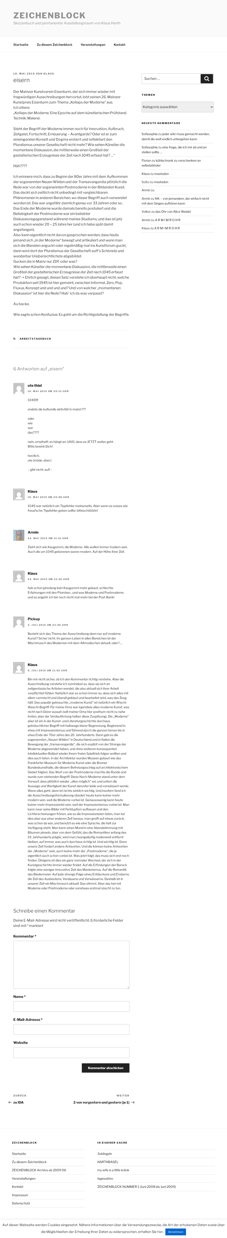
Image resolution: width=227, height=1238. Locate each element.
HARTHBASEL (107, 1162)
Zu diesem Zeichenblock (54, 44)
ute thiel (35, 385)
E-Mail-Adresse (28, 1020)
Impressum (20, 1195)
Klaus (48, 73)
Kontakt (119, 44)
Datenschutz (21, 1203)
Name (19, 997)
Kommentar (24, 936)
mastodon (161, 174)
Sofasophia (150, 134)
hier (160, 1232)
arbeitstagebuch (35, 338)
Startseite (20, 44)
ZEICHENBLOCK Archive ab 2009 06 (39, 1170)
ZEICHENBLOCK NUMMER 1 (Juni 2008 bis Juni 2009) (136, 1186)
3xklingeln (104, 1154)
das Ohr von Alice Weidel (173, 211)
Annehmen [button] (175, 1232)
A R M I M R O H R (167, 220)
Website (20, 1043)
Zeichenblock (49, 15)
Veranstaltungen (93, 44)
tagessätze (105, 1178)
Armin (33, 532)
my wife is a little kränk (113, 1170)
